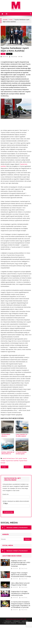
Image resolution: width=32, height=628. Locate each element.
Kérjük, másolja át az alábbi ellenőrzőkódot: (16, 501)
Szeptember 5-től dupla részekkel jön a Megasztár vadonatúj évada (20, 593)
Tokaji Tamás (14, 56)
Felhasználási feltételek (24, 622)
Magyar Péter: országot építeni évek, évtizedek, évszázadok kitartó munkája (21, 574)
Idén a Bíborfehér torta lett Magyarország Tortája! (20, 584)
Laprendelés (25, 621)
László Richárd (6, 458)
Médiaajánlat (16, 621)
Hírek (3, 54)
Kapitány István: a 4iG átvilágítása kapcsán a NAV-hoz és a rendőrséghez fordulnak (20, 563)
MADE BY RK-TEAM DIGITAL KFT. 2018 (16, 619)
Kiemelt (9, 54)
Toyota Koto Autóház (12, 460)
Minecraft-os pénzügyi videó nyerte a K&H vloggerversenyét (28, 467)
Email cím (6, 494)
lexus (13, 458)
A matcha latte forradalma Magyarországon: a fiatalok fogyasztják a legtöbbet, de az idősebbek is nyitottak (20, 604)
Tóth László (18, 458)
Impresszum (8, 621)
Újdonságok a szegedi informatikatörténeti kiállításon (5, 467)
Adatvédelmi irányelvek (10, 622)
